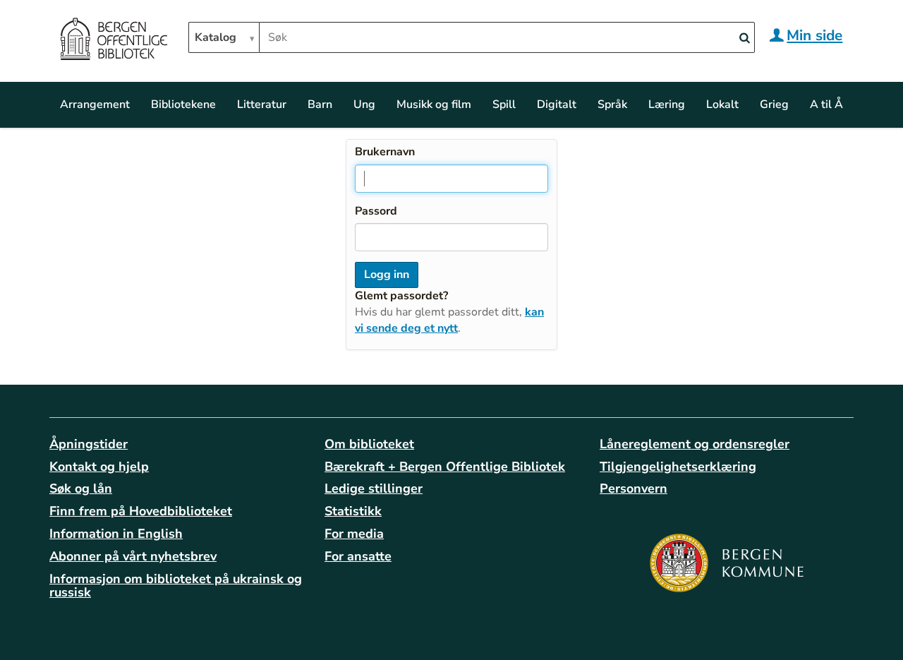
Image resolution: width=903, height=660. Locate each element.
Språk (612, 104)
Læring (666, 104)
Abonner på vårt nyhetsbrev (133, 556)
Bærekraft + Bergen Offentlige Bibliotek (445, 466)
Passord (376, 211)
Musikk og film (433, 104)
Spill (504, 104)
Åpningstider (88, 444)
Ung (364, 104)
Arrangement (95, 104)
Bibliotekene (183, 104)
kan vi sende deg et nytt (449, 320)
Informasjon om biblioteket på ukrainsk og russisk (175, 585)
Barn (320, 104)
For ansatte (358, 556)
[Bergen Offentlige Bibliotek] (113, 41)
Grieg (774, 104)
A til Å (826, 104)
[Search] (744, 38)
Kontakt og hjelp (99, 466)
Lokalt (722, 104)
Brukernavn (385, 152)
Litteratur (261, 104)
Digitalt (556, 104)
